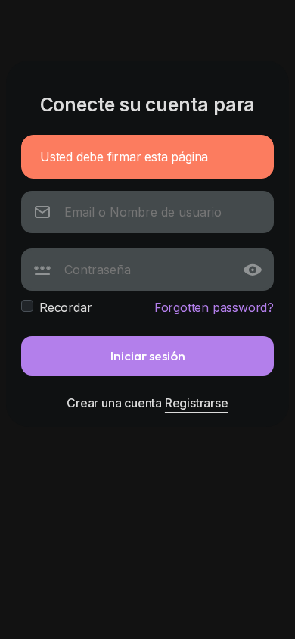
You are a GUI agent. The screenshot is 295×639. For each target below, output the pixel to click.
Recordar (65, 307)
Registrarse (196, 402)
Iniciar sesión (147, 355)
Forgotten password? (214, 307)
